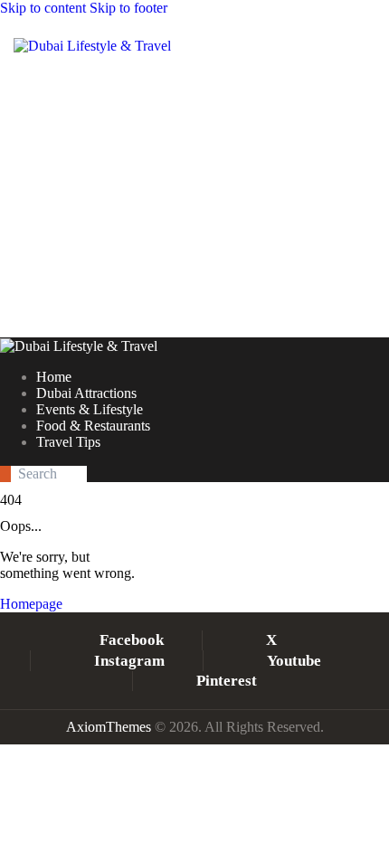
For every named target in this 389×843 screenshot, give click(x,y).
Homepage (31, 603)
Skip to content (43, 7)
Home (150, 247)
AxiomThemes (108, 726)
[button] (126, 84)
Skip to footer (128, 7)
